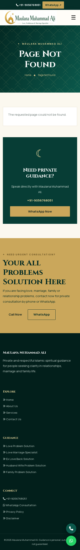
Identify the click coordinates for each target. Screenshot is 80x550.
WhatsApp (41, 314)
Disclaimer (12, 518)
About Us (12, 406)
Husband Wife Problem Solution (26, 465)
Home (28, 75)
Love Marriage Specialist (22, 452)
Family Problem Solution (21, 472)
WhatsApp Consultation (20, 505)
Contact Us (13, 419)
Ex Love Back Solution (20, 459)
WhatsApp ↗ (53, 5)
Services (11, 412)
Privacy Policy (15, 512)
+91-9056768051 (29, 5)
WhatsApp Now (40, 211)
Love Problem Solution (20, 446)
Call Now (15, 314)
